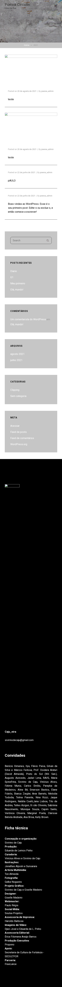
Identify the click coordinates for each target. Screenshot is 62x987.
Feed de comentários (22, 438)
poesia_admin (47, 91)
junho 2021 (16, 360)
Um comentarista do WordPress (28, 319)
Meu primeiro (17, 283)
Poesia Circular (18, 4)
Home (26, 45)
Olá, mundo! (16, 289)
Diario (13, 271)
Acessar (15, 425)
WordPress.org (18, 444)
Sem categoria (18, 396)
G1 (11, 277)
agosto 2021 (17, 354)
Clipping (14, 389)
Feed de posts (18, 431)
